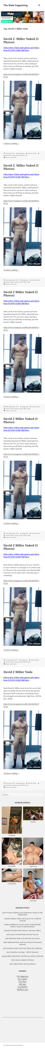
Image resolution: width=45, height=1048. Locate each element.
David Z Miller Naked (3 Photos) (20, 293)
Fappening (21, 153)
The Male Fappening (15, 5)
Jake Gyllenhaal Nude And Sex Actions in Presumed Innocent (22, 943)
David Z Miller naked (11, 282)
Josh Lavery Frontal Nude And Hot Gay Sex (22, 934)
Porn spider (22, 979)
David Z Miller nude (9, 155)
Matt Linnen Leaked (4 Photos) (22, 960)
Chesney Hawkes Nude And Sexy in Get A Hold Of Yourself (22, 920)
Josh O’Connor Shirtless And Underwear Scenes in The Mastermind (22, 914)
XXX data (22, 984)
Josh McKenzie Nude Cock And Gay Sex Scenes (22, 938)
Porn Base (22, 981)
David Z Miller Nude (18, 672)
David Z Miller (36, 280)
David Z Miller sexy (21, 155)
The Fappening (22, 976)
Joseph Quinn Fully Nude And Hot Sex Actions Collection (22, 956)
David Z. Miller (32, 153)
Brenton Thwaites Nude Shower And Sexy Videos (22, 930)
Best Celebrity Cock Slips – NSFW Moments (22, 952)
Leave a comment (10, 157)
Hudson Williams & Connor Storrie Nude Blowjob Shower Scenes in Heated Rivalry (22, 925)
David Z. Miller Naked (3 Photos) (21, 40)
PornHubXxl (22, 987)
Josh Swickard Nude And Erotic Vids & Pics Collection (22, 948)
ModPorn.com (22, 989)
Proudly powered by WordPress (13, 1045)
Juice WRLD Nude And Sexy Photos (22, 964)
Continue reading (11, 143)
